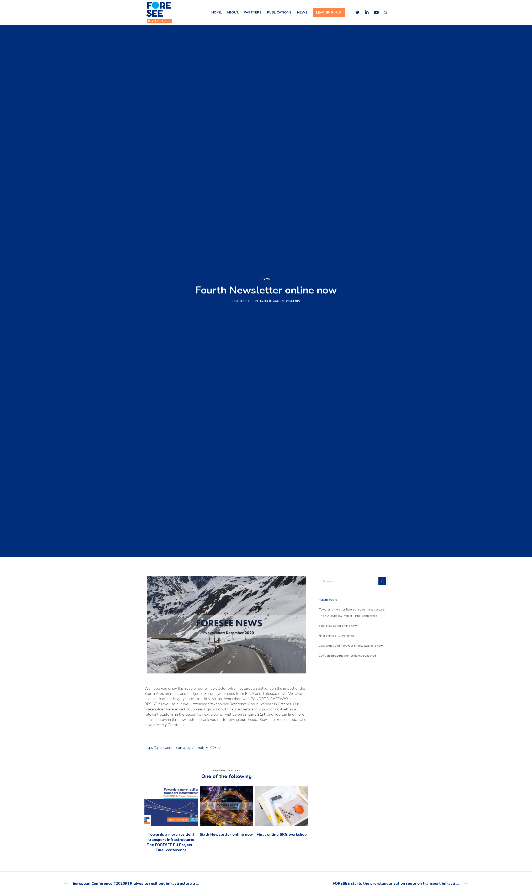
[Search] (383, 12)
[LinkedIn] (364, 12)
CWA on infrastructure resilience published (347, 656)
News (266, 278)
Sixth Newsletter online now (338, 626)
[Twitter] (355, 12)
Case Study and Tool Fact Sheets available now (351, 646)
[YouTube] (373, 12)
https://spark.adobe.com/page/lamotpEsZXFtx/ (182, 747)
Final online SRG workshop (337, 636)
